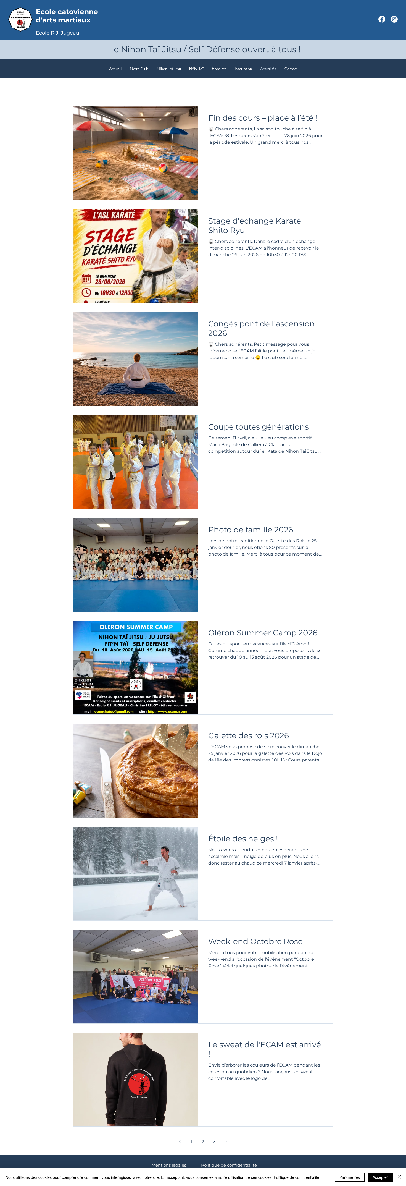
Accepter (380, 1177)
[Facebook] (381, 19)
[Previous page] (180, 1141)
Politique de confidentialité (229, 1165)
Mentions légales (169, 1165)
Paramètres (349, 1177)
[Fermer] (399, 1177)
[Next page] (226, 1141)
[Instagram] (394, 19)
